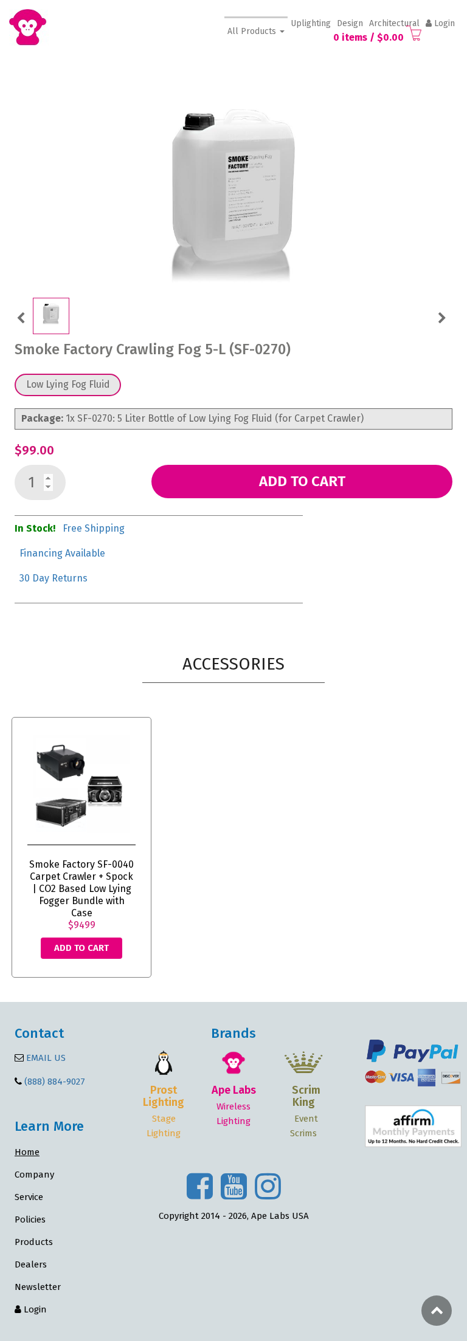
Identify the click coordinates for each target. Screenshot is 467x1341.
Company (34, 1174)
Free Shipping (94, 528)
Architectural (394, 23)
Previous (20, 316)
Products (34, 1241)
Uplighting (311, 23)
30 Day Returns (53, 578)
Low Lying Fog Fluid (68, 384)
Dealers (31, 1264)
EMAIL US (45, 1057)
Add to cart (302, 481)
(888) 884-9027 (54, 1081)
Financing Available (62, 553)
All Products (252, 31)
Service (29, 1197)
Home (27, 1152)
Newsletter (38, 1286)
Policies (30, 1219)
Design (350, 23)
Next (441, 316)
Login (443, 23)
